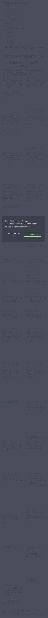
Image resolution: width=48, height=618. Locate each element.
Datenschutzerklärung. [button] (21, 227)
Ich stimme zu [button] (32, 234)
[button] (7, 35)
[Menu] (24, 7)
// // (16, 2)
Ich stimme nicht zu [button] (14, 234)
